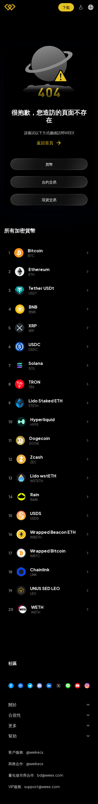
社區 (12, 663)
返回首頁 (45, 142)
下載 (66, 7)
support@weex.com (42, 786)
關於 (12, 704)
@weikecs (34, 752)
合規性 (14, 715)
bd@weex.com (50, 775)
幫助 (12, 736)
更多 (12, 725)
